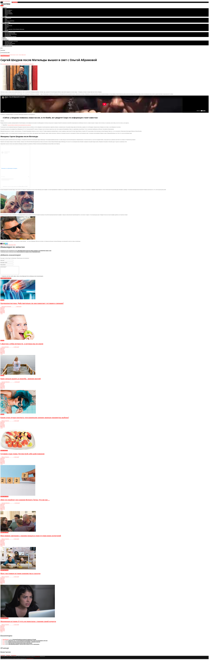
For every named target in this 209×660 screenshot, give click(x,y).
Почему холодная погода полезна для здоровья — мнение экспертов (24, 641)
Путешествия (8, 35)
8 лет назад (15, 64)
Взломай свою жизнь (7, 46)
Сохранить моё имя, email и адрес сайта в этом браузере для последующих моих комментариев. (22, 276)
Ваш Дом (7, 24)
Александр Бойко (5, 64)
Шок (6, 16)
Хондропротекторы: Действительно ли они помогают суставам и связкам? (32, 303)
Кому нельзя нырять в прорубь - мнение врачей (20, 379)
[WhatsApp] (4, 243)
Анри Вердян (5, 639)
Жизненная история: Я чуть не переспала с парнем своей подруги (28, 621)
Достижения (6, 40)
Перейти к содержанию (5, 1)
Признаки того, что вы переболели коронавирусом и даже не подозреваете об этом (28, 640)
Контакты (13, 655)
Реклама (8, 655)
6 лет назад (14, 539)
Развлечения (6, 31)
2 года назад (16, 306)
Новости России (8, 12)
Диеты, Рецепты (8, 25)
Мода (6, 28)
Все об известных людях (10, 32)
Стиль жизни (6, 23)
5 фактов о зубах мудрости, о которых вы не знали (21, 344)
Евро (6, 8)
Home (1, 47)
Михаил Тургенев (5, 420)
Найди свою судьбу (4, 496)
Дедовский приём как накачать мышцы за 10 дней (24, 639)
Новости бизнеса (8, 10)
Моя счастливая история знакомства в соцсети (20, 573)
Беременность (8, 18)
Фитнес (6, 30)
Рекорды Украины (8, 44)
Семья (4, 17)
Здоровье (7, 26)
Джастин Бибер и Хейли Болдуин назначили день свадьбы (19, 125)
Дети (6, 19)
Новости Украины (9, 13)
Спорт (6, 14)
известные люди (12, 244)
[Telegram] (7, 243)
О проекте (2, 655)
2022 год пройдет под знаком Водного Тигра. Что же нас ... (25, 500)
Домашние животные (9, 20)
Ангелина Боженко (6, 382)
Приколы (5, 38)
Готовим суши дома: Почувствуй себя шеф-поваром (22, 454)
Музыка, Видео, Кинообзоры (11, 34)
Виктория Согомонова (6, 306)
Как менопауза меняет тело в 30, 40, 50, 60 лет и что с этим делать (24, 644)
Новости (4, 7)
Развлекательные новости (10, 36)
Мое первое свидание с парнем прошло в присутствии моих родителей (30, 536)
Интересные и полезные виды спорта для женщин (20, 643)
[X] (1, 243)
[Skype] (5, 243)
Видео (4, 37)
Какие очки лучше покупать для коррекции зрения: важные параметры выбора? (34, 417)
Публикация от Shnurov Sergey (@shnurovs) (10, 186)
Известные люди (8, 42)
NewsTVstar (37, 656)
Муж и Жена (7, 22)
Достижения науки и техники (11, 41)
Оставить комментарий (28, 64)
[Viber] (2, 243)
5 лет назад (15, 382)
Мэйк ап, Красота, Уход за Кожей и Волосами (14, 29)
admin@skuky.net (30, 658)
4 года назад (14, 347)
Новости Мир (8, 11)
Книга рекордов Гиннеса (10, 43)
